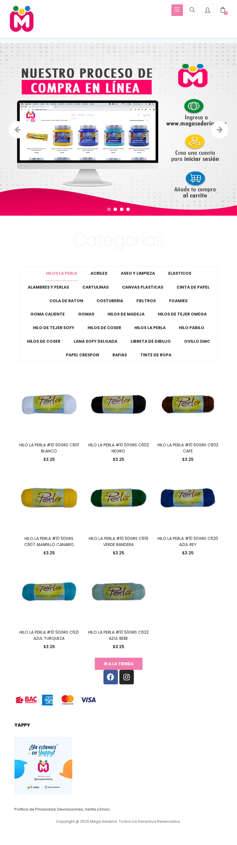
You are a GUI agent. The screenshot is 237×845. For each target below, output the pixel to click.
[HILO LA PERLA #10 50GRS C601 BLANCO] (49, 403)
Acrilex (99, 273)
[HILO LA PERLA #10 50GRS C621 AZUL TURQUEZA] (49, 591)
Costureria (110, 301)
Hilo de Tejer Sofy (53, 328)
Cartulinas (95, 287)
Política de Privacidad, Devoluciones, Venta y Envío (62, 809)
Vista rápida (24, 451)
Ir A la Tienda (119, 664)
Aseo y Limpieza (138, 273)
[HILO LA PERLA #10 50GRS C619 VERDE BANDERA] (118, 497)
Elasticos (179, 273)
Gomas (86, 314)
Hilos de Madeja (126, 314)
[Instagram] (126, 677)
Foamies (178, 301)
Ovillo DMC (197, 341)
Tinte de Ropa (155, 355)
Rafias (119, 355)
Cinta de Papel (193, 287)
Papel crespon (82, 355)
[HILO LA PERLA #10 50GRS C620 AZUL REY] (188, 497)
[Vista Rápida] (37, 426)
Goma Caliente (47, 314)
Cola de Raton (66, 301)
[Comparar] (49, 426)
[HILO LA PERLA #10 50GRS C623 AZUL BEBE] (118, 591)
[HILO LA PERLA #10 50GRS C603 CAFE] (188, 403)
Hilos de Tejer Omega (182, 314)
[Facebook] (110, 677)
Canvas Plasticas (142, 287)
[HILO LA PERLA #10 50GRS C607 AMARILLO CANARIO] (49, 497)
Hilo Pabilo (191, 328)
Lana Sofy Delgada (95, 341)
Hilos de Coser (104, 328)
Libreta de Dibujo (151, 341)
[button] (222, 11)
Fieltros (146, 301)
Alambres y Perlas (48, 287)
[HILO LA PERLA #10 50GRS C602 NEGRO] (118, 403)
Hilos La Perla (61, 273)
